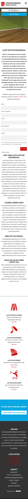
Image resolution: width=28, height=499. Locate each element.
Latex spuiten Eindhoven (14, 458)
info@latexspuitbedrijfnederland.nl (14, 477)
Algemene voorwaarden (14, 486)
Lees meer (14, 322)
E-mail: (3, 118)
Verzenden (23, 149)
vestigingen (14, 10)
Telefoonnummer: (5, 126)
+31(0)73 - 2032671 (14, 480)
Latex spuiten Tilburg (14, 462)
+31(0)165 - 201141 (18, 97)
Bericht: (3, 133)
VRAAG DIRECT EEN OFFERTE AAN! (14, 412)
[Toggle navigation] (26, 3)
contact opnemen (14, 14)
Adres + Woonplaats (5, 111)
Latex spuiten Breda (14, 460)
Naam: (3, 104)
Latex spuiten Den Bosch (14, 456)
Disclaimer (14, 483)
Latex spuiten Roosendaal (14, 464)
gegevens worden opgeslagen (20, 142)
